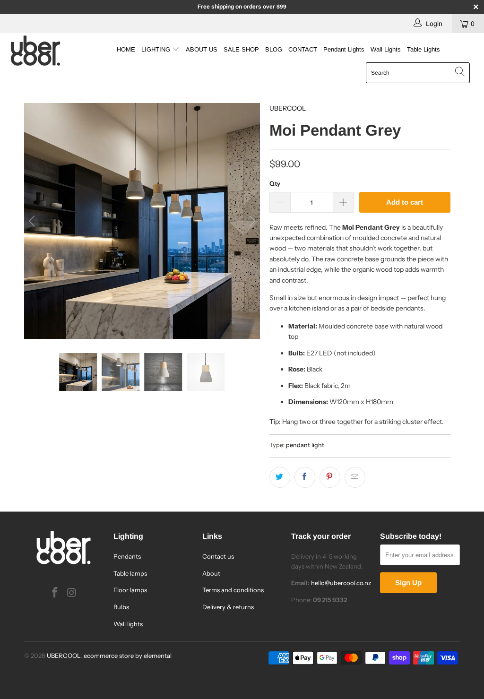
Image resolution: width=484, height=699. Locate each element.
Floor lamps (130, 590)
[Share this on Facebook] (304, 477)
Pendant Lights (343, 49)
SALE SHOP (241, 49)
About (211, 573)
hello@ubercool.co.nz (341, 583)
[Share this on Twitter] (279, 477)
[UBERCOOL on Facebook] (55, 593)
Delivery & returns (228, 607)
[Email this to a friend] (355, 477)
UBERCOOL (287, 108)
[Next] (251, 220)
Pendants (127, 556)
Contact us (218, 556)
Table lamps (130, 573)
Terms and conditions (233, 590)
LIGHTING (156, 49)
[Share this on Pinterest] (330, 477)
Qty (274, 183)
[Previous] (33, 220)
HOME (126, 49)
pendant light (305, 445)
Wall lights (128, 624)
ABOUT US (201, 49)
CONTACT (302, 49)
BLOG (273, 49)
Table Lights (423, 49)
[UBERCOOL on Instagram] (72, 593)
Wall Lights (386, 49)
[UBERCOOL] (43, 50)
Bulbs (121, 607)
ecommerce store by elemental (128, 655)
